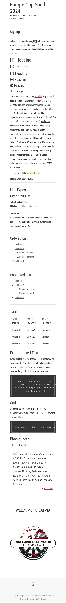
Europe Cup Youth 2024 (28, 8)
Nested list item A (27, 252)
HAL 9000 (48, 488)
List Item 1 (19, 244)
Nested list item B (27, 256)
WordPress (41, 599)
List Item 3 (19, 261)
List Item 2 (19, 248)
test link (38, 96)
